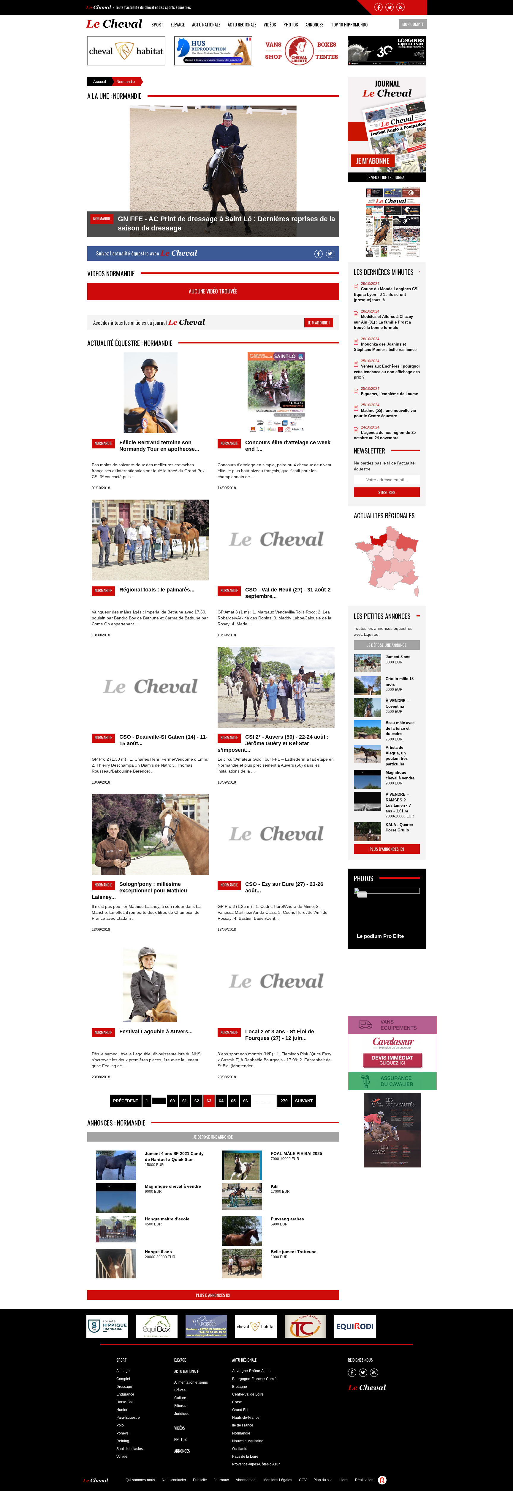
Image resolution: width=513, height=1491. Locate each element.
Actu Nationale (206, 24)
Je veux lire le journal (386, 177)
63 (209, 1100)
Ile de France (242, 1425)
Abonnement (246, 1480)
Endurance (125, 1394)
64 (221, 1100)
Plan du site (323, 1480)
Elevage (178, 24)
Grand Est (240, 1410)
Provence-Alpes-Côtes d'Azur (256, 1464)
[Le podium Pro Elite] (387, 915)
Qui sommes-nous (140, 1480)
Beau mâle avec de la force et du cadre (400, 728)
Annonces (314, 24)
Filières (180, 1406)
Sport (157, 24)
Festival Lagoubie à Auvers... (156, 1032)
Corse (237, 1402)
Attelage (123, 1371)
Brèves (180, 1390)
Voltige (121, 1456)
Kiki (274, 1186)
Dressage (124, 1387)
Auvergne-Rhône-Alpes (251, 1371)
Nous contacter (174, 1480)
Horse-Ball (125, 1402)
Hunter (121, 1410)
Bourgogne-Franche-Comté (254, 1379)
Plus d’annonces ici (213, 1295)
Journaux (221, 1480)
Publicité (200, 1480)
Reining (122, 1441)
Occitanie (239, 1449)
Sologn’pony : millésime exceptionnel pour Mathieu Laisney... (139, 890)
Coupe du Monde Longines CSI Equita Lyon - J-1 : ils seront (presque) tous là (386, 294)
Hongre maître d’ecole (167, 1219)
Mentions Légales (277, 1480)
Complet (123, 1379)
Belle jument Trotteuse (293, 1251)
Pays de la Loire (245, 1456)
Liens (343, 1480)
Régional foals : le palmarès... (156, 590)
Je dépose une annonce (213, 1137)
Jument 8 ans (398, 657)
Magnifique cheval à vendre (173, 1186)
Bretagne (239, 1387)
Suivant (304, 1100)
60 (172, 1100)
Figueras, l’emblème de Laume (389, 394)
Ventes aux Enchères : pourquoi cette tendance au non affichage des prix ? (387, 371)
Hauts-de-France (245, 1417)
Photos (291, 24)
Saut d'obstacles (129, 1449)
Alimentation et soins (191, 1382)
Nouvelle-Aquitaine (247, 1441)
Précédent (125, 1100)
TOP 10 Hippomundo (349, 24)
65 (233, 1100)
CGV (303, 1480)
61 (184, 1100)
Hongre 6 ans (158, 1251)
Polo (120, 1425)
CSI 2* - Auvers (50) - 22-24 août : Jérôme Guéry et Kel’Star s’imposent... (273, 743)
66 (245, 1100)
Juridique (181, 1414)
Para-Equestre (128, 1417)
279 (284, 1100)
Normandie (241, 1433)
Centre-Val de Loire (248, 1394)
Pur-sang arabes (287, 1219)
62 (196, 1100)
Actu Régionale (242, 24)
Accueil (99, 81)
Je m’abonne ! (319, 322)
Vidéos (270, 24)
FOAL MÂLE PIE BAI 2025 (296, 1153)
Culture (180, 1398)
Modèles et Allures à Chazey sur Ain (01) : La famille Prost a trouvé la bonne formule (383, 322)
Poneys (122, 1433)
